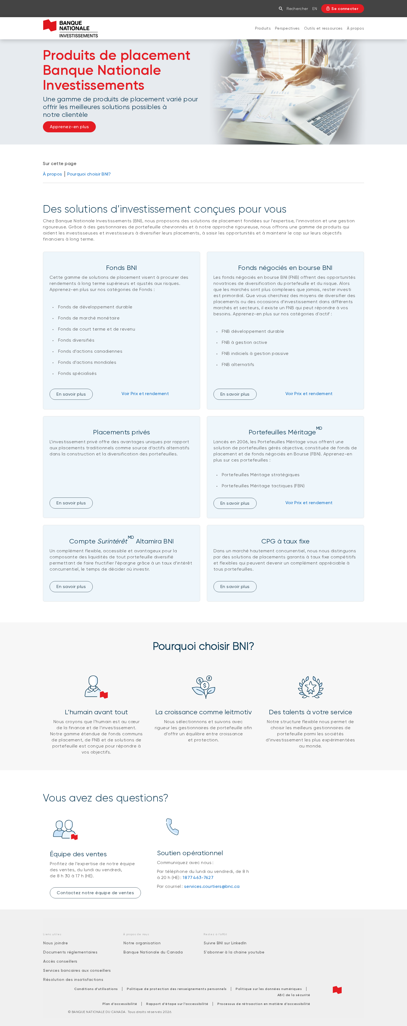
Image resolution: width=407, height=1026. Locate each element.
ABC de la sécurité (293, 995)
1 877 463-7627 (198, 877)
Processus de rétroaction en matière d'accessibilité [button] (263, 1004)
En (314, 8)
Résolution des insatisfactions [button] (73, 979)
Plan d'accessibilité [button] (119, 1004)
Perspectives (287, 28)
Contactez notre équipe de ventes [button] (95, 892)
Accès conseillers (60, 961)
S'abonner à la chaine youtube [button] (234, 952)
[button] (282, 8)
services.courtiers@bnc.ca (212, 886)
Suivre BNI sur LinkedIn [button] (225, 943)
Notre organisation (142, 943)
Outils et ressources (323, 28)
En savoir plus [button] (71, 503)
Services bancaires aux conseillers (77, 970)
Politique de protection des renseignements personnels (177, 989)
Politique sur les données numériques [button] (269, 989)
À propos (355, 28)
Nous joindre (55, 943)
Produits (263, 28)
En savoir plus (71, 394)
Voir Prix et (145, 393)
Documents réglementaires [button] (70, 952)
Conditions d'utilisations (96, 989)
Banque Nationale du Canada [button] (153, 952)
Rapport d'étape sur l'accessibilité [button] (177, 1004)
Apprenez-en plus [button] (69, 126)
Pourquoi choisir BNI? (89, 174)
